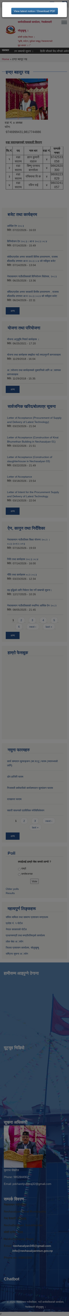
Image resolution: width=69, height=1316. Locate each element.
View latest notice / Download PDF (34, 11)
